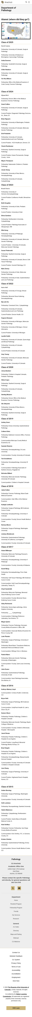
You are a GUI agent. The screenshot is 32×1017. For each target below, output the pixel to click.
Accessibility (16, 970)
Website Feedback (16, 956)
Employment (16, 977)
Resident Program (16, 904)
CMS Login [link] (16, 1008)
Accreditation (16, 974)
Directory (16, 930)
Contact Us (16, 952)
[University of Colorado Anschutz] (6, 2)
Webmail (16, 938)
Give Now (16, 981)
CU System (16, 960)
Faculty (16, 911)
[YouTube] (19, 891)
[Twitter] (13, 891)
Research (16, 918)
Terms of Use (16, 967)
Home (16, 900)
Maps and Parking (16, 934)
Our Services (16, 915)
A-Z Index (16, 927)
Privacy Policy (16, 963)
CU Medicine (16, 941)
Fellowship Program (16, 907)
